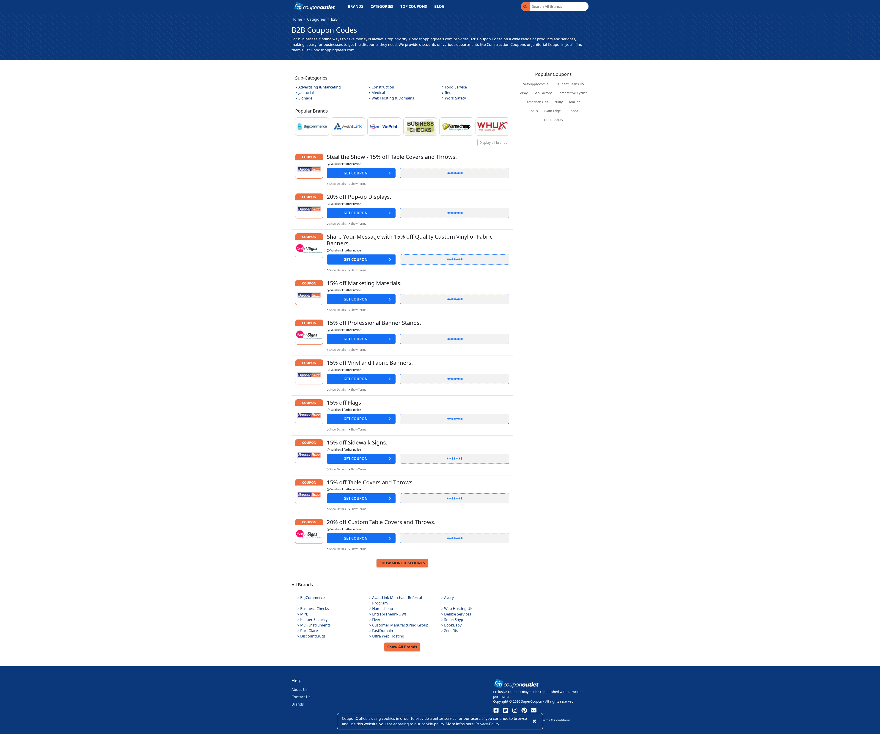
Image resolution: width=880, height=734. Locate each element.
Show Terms (358, 184)
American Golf (537, 102)
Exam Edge (552, 111)
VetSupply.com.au (536, 84)
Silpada (572, 111)
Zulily (558, 102)
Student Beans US (570, 84)
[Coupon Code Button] (454, 173)
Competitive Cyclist (572, 93)
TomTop (574, 102)
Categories (316, 19)
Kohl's (533, 111)
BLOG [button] (439, 6)
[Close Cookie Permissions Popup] (534, 721)
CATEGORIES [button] (382, 6)
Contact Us (301, 696)
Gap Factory (543, 93)
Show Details (337, 184)
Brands (298, 704)
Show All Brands (402, 646)
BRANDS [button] (355, 6)
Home (297, 19)
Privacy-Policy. (488, 723)
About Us (300, 689)
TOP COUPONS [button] (413, 6)
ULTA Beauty (553, 120)
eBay (524, 93)
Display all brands (493, 142)
